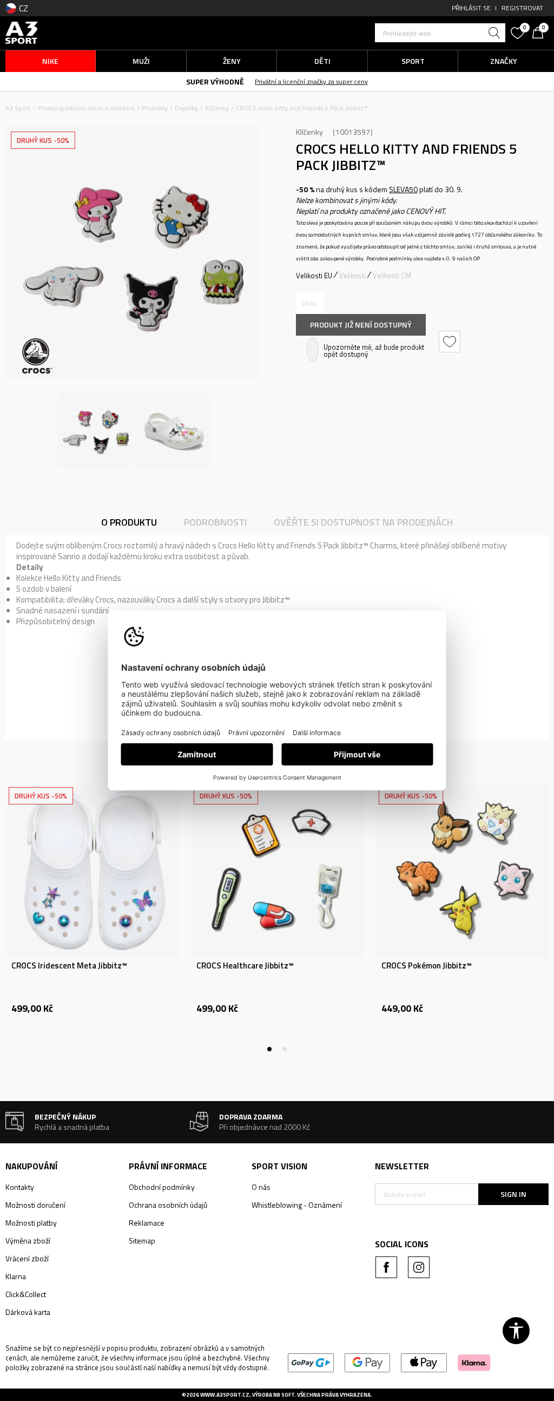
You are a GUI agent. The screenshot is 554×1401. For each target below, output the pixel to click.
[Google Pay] (368, 1362)
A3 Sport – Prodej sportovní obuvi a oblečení (70, 108)
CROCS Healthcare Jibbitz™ (245, 965)
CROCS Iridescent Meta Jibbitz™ (69, 965)
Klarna (15, 1276)
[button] (440, 32)
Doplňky (186, 108)
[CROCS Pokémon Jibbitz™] (462, 871)
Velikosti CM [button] (392, 275)
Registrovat (522, 8)
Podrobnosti (215, 522)
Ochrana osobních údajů (168, 1204)
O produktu (129, 522)
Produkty (155, 108)
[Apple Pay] (424, 1362)
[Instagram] (419, 1267)
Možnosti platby (31, 1222)
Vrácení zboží (27, 1258)
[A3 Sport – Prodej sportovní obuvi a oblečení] (21, 31)
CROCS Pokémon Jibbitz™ (426, 965)
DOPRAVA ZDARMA (185, 81)
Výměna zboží (27, 1240)
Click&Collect (25, 1294)
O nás (261, 1187)
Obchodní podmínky (162, 1187)
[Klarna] (474, 1362)
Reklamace (146, 1222)
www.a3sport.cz (224, 1395)
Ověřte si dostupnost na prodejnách (363, 522)
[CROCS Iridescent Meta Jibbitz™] (92, 871)
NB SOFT (283, 1395)
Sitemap (142, 1240)
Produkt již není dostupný (361, 324)
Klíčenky (217, 108)
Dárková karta (27, 1312)
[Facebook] (386, 1267)
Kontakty (19, 1187)
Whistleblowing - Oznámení (297, 1204)
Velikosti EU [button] (314, 275)
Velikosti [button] (352, 275)
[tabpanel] (92, 918)
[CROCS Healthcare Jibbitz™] (277, 871)
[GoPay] (311, 1362)
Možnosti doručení (35, 1204)
